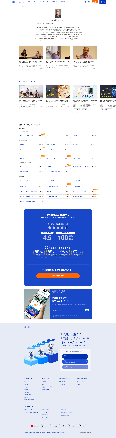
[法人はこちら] (102, 2)
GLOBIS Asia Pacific (45, 409)
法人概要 (26, 432)
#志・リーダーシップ (24, 69)
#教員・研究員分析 (23, 106)
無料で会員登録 (58, 275)
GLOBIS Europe (45, 414)
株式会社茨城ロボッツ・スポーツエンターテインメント (66, 413)
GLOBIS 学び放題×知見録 (29, 399)
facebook (74, 426)
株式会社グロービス (28, 409)
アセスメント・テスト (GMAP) (47, 386)
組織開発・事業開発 (45, 389)
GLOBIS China (44, 412)
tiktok (46, 426)
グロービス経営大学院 (28, 411)
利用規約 (30, 432)
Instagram (56, 426)
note (84, 426)
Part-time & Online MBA (29, 396)
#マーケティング (58, 106)
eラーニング (44, 384)
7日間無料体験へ (94, 2)
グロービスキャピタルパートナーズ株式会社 (31, 413)
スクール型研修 (44, 383)
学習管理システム (45, 387)
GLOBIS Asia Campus (46, 411)
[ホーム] (20, 6)
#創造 (102, 109)
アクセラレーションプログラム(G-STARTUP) (82, 383)
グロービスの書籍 (62, 381)
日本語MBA (26, 383)
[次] (69, 120)
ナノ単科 (68, 367)
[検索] (85, 1)
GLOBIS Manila (45, 415)
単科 (70, 361)
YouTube (36, 426)
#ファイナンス (32, 106)
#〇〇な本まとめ (77, 109)
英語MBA (26, 389)
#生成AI (75, 111)
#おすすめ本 (84, 109)
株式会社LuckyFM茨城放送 (64, 415)
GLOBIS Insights (62, 384)
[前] (46, 120)
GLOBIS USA (44, 419)
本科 (70, 356)
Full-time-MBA (28, 394)
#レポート (32, 69)
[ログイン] (88, 1)
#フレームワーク (108, 109)
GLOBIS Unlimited (27, 400)
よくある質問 (48, 432)
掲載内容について (64, 432)
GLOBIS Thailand (45, 417)
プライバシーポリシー (37, 432)
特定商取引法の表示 (56, 432)
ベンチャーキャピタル (80, 381)
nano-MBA (27, 391)
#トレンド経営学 (50, 106)
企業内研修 (44, 381)
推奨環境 (43, 432)
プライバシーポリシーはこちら (56, 316)
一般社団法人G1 (63, 409)
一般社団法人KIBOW (63, 411)
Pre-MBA (27, 392)
